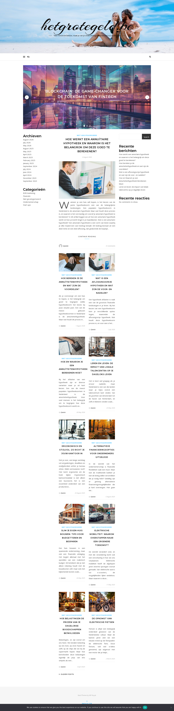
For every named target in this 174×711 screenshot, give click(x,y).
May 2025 (27, 151)
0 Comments (110, 246)
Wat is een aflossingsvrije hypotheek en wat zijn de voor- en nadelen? (102, 285)
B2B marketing (29, 193)
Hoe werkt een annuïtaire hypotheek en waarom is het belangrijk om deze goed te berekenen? (134, 157)
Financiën (87, 86)
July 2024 (27, 169)
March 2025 (28, 157)
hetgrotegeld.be (87, 25)
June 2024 (27, 172)
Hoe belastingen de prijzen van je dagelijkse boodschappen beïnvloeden (72, 625)
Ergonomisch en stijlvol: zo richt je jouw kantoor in (72, 450)
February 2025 (29, 160)
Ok (145, 707)
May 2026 (27, 145)
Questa (65, 246)
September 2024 (30, 166)
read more (87, 108)
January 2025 (28, 163)
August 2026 (28, 139)
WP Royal (92, 695)
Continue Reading (87, 236)
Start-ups (27, 205)
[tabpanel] (87, 97)
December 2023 (29, 178)
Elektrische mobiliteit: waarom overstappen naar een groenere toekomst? (102, 537)
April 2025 (27, 154)
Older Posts (67, 674)
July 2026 (27, 142)
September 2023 (30, 181)
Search (146, 137)
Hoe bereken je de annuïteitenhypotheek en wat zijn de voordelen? (134, 166)
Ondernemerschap (30, 202)
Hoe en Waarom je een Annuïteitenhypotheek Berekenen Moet (132, 181)
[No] (171, 707)
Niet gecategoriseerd (32, 199)
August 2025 (28, 148)
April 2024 (27, 175)
